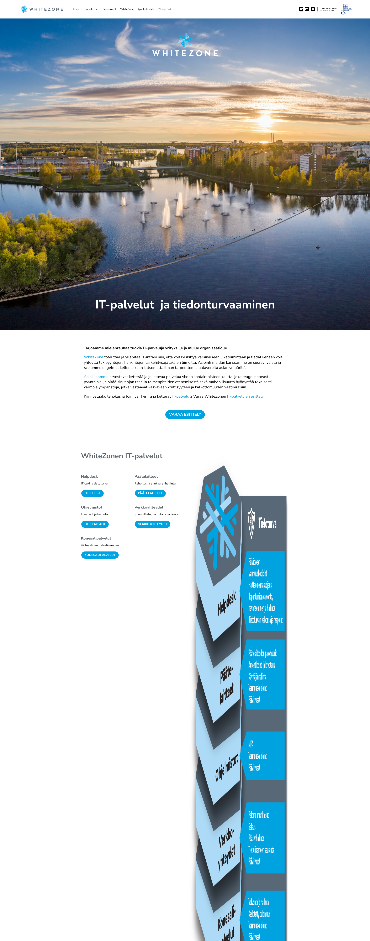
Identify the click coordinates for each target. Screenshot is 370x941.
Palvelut (89, 9)
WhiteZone (127, 9)
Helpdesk (92, 493)
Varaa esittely (185, 414)
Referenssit (109, 9)
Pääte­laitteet (146, 476)
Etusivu (75, 9)
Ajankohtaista (146, 9)
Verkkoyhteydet (152, 524)
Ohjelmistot (91, 507)
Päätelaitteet (150, 493)
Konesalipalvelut (100, 555)
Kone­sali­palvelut (96, 538)
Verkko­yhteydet (149, 507)
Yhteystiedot (165, 9)
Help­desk (89, 476)
